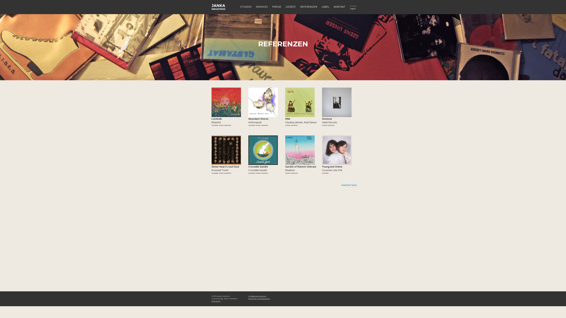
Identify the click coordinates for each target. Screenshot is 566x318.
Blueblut (216, 122)
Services (262, 6)
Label (325, 6)
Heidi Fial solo (329, 122)
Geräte (291, 6)
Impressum (216, 301)
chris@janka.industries (257, 296)
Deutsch (353, 6)
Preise (276, 6)
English (353, 9)
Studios (245, 6)
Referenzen (308, 6)
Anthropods (255, 122)
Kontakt (339, 6)
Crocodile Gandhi (257, 170)
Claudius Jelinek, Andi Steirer (301, 122)
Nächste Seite (349, 185)
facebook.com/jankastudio (259, 299)
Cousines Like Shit (332, 170)
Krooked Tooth (220, 170)
